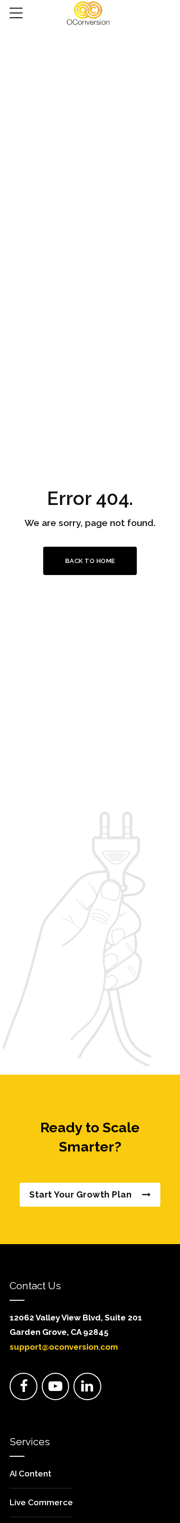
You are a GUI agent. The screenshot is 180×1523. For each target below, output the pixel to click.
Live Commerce (41, 1502)
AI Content (30, 1473)
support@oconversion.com (64, 1347)
